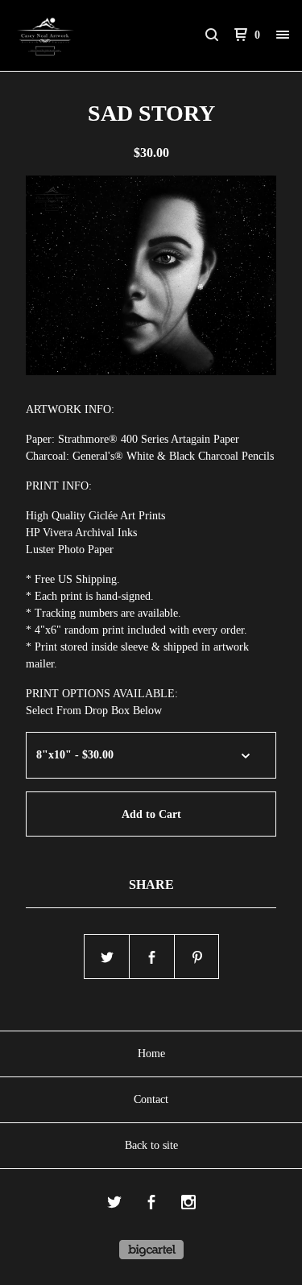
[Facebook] (151, 1204)
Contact (151, 1099)
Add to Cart (151, 814)
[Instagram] (188, 1204)
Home (151, 1053)
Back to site (151, 1145)
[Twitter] (114, 1204)
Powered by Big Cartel (151, 1249)
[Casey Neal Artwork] (82, 35)
